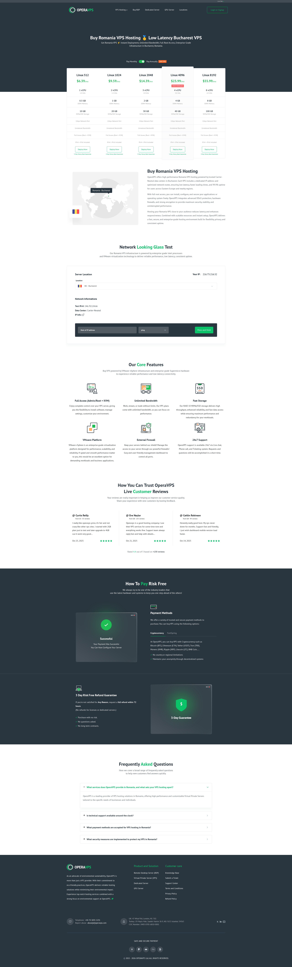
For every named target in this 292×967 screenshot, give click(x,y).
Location (79, 280)
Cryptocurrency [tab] (157, 633)
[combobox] (146, 286)
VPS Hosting (120, 10)
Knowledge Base (172, 873)
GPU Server (169, 10)
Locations (183, 10)
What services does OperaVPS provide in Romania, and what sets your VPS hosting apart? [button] (130, 787)
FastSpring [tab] (172, 633)
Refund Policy (171, 899)
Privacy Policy (171, 893)
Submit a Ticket (171, 878)
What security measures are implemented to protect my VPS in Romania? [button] (122, 839)
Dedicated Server (152, 10)
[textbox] (87, 286)
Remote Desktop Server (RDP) (146, 873)
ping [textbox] (143, 330)
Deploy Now (82, 149)
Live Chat (220, 1)
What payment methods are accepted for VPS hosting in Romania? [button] (119, 827)
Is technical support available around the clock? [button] (110, 815)
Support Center (171, 883)
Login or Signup (217, 10)
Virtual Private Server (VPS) (145, 878)
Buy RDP (136, 10)
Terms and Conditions (174, 888)
